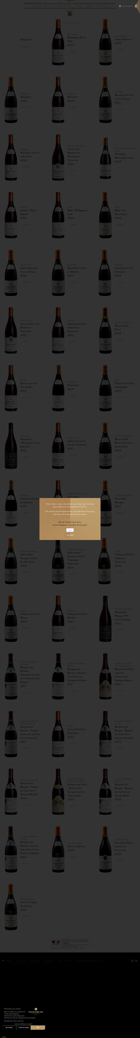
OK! (38, 1027)
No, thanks (9, 1027)
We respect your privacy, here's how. (14, 1021)
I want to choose (23, 1027)
